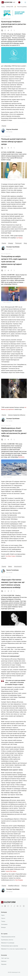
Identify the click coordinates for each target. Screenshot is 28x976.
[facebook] (11, 906)
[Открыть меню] (25, 2)
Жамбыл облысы (13, 885)
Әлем (10, 566)
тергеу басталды (11, 871)
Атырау (10, 243)
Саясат (3, 918)
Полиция (18, 243)
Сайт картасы (5, 958)
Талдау (3, 921)
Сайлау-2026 (9, 6)
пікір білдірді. (19, 880)
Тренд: (3, 6)
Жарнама (3, 964)
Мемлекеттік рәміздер (7, 943)
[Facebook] (11, 30)
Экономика (4, 924)
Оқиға (4, 126)
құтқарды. (19, 237)
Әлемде (3, 927)
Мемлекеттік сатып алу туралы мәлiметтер (13, 949)
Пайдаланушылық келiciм (8, 936)
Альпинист (18, 566)
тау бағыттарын (11, 556)
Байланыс (4, 961)
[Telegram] (8, 30)
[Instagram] (2, 30)
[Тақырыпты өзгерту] (20, 2)
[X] (14, 30)
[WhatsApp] (5, 30)
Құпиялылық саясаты (7, 939)
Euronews (21, 457)
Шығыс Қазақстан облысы (16, 415)
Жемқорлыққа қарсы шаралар (9, 946)
